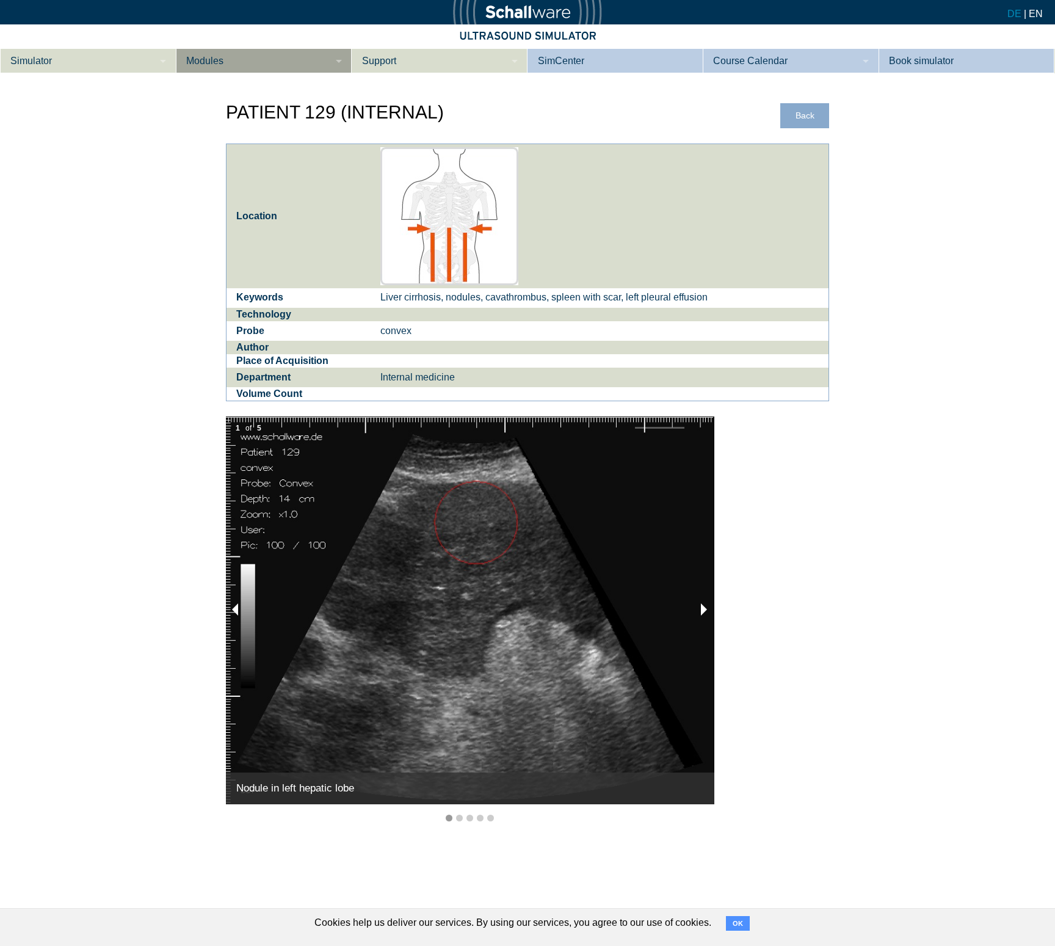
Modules (204, 61)
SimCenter (561, 61)
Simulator (31, 61)
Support (379, 61)
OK (738, 923)
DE (1014, 14)
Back (805, 115)
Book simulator (921, 61)
